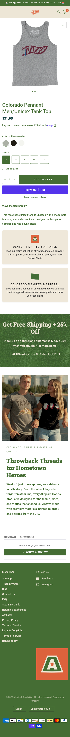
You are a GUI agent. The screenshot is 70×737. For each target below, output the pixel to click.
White (21, 143)
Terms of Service (11, 625)
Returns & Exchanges (14, 609)
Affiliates (7, 615)
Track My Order (10, 583)
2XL (44, 159)
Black (14, 143)
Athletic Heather (6, 143)
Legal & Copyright (12, 630)
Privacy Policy (10, 620)
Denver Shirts (35, 258)
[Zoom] (63, 25)
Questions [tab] (27, 537)
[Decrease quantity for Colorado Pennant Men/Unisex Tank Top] (4, 179)
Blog (4, 588)
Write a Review (37, 552)
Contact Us (8, 594)
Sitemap (7, 578)
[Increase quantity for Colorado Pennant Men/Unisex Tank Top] (14, 179)
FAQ (4, 599)
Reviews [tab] (10, 537)
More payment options (35, 197)
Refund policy (10, 640)
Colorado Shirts (35, 295)
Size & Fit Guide (11, 604)
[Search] (59, 12)
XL (34, 159)
